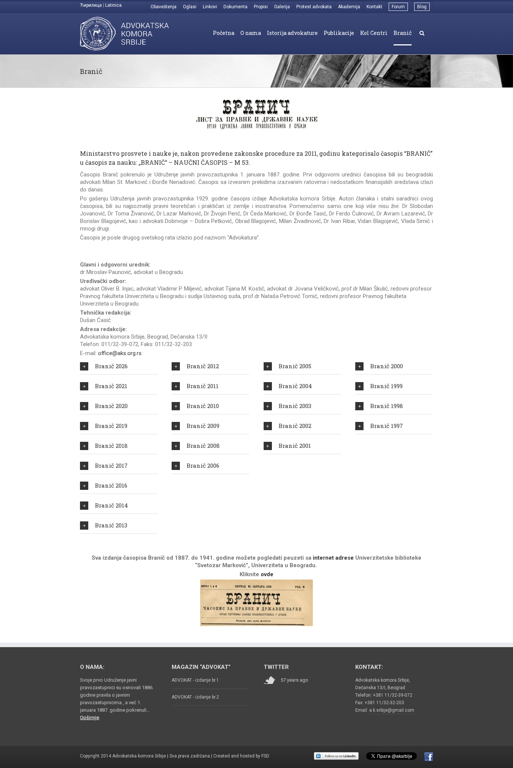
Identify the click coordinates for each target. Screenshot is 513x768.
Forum (398, 6)
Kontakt (374, 6)
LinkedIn (336, 756)
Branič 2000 (386, 366)
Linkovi (210, 6)
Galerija (282, 6)
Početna (223, 32)
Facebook (428, 756)
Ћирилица (91, 5)
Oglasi (189, 6)
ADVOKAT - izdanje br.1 (195, 680)
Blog (422, 6)
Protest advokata (314, 6)
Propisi (261, 6)
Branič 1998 (386, 406)
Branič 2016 (111, 485)
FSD (265, 756)
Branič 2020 (111, 406)
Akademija (349, 6)
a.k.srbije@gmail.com (391, 710)
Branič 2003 (295, 406)
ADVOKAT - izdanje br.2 (195, 697)
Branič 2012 (203, 366)
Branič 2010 (203, 406)
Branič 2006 (203, 465)
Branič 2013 (111, 525)
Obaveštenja (164, 6)
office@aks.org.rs (120, 353)
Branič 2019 (111, 425)
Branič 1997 (386, 425)
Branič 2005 (295, 366)
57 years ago (294, 680)
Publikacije (339, 32)
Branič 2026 (111, 366)
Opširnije (89, 717)
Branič (403, 32)
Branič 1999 (386, 386)
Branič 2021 (111, 386)
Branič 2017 (111, 465)
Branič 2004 (295, 386)
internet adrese (333, 557)
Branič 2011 (203, 386)
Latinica (113, 5)
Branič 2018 (111, 445)
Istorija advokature (292, 32)
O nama (250, 32)
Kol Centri (374, 32)
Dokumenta (235, 6)
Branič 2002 (295, 425)
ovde (267, 574)
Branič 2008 (203, 445)
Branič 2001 (295, 445)
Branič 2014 (111, 505)
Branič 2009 (203, 425)
